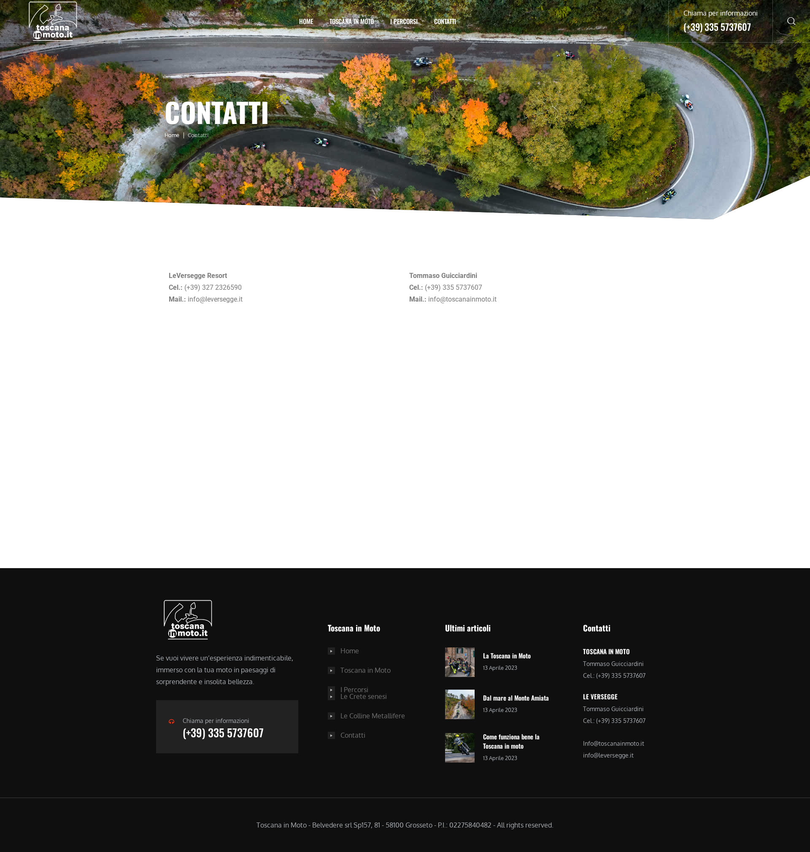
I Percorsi (404, 21)
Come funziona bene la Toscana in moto (511, 741)
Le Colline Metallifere (372, 716)
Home (306, 21)
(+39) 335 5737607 (223, 732)
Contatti (445, 21)
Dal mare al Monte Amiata (516, 697)
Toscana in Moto (351, 21)
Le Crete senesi (363, 696)
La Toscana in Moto (507, 655)
